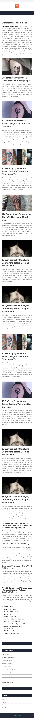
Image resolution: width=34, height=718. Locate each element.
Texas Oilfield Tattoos (7, 682)
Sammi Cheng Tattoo (10, 616)
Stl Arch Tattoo (8, 628)
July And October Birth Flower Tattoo (14, 619)
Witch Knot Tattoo (6, 666)
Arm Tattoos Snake (9, 614)
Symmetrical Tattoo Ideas (10, 26)
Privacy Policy (6, 704)
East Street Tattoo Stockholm (12, 612)
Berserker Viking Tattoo (8, 673)
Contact (4, 702)
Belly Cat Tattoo (6, 654)
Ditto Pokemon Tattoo (10, 631)
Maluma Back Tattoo (7, 663)
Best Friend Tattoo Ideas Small (13, 626)
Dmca (3, 699)
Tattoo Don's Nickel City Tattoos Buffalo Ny (16, 624)
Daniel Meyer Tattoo (7, 679)
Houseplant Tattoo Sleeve (8, 657)
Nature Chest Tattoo (10, 609)
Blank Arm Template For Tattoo (9, 670)
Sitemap (4, 710)
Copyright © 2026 (17, 715)
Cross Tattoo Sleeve (7, 660)
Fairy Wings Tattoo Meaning (12, 621)
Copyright (4, 707)
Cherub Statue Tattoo (7, 676)
